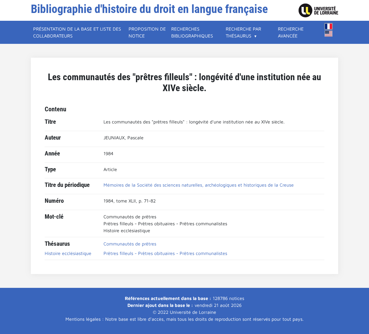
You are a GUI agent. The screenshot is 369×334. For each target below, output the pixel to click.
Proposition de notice (147, 32)
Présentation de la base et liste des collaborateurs (77, 32)
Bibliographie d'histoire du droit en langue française (149, 9)
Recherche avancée (291, 32)
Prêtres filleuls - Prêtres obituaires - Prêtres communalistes (165, 253)
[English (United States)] (329, 34)
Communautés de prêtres (129, 243)
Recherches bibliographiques (192, 32)
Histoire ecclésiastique (68, 253)
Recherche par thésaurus (243, 32)
